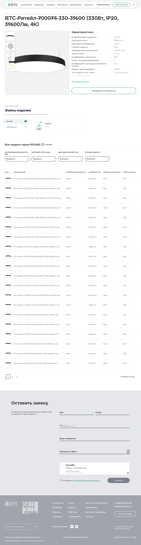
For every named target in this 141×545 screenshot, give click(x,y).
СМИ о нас (72, 512)
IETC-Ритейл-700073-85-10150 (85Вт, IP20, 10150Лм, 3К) (35, 363)
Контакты (90, 517)
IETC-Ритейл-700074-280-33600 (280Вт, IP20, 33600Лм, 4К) (37, 208)
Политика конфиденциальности (75, 537)
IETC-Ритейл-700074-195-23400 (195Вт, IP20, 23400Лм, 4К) (37, 266)
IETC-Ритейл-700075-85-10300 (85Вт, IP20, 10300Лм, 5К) (36, 344)
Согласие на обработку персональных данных (23, 537)
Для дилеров (91, 508)
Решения (56, 512)
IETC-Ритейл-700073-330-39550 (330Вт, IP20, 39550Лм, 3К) (37, 188)
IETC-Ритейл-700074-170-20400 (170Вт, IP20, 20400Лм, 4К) (37, 295)
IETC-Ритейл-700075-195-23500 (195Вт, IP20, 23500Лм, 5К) (37, 256)
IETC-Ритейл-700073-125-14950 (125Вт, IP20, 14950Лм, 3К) (36, 334)
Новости (72, 508)
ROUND (54, 14)
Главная (7, 14)
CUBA (134, 537)
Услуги (71, 503)
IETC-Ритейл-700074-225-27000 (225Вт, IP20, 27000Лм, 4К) (37, 237)
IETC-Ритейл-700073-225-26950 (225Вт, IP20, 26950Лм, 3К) (37, 247)
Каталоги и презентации (96, 503)
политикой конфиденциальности (86, 481)
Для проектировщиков (96, 512)
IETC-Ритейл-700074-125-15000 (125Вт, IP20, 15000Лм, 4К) (36, 324)
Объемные (45, 14)
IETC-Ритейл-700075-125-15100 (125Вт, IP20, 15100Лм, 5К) (36, 315)
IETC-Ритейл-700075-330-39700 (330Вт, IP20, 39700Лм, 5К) (37, 179)
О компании (57, 503)
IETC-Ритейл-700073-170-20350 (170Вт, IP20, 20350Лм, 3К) (37, 305)
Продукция (16, 14)
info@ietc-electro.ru (123, 506)
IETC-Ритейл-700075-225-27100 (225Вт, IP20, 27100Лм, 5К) (37, 227)
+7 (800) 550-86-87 (103, 5)
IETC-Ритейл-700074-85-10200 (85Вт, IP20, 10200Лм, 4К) (36, 354)
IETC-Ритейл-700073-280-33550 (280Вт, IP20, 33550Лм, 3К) (37, 218)
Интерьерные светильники (31, 14)
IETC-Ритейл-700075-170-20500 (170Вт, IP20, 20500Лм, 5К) (37, 286)
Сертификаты (74, 517)
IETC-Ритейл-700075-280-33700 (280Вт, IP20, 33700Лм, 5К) (37, 198)
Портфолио (57, 517)
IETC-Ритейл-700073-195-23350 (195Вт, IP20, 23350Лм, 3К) (36, 276)
